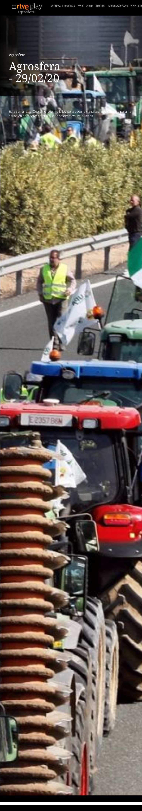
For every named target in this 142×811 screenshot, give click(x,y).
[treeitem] (63, 7)
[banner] (33, 6)
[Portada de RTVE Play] (30, 6)
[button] (13, 7)
